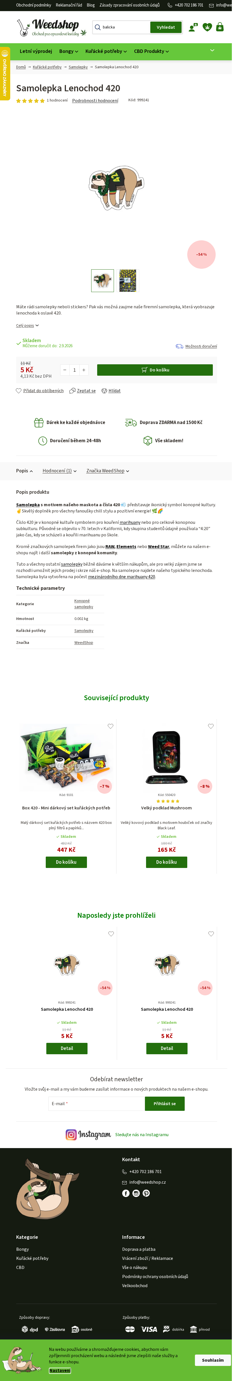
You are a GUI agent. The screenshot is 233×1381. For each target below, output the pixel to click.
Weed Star (156, 546)
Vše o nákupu (132, 1267)
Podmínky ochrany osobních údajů (153, 1277)
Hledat (163, 27)
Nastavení (57, 1371)
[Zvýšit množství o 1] (81, 370)
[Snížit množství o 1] (62, 370)
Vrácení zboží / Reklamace (145, 1258)
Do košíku (157, 370)
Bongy (20, 1249)
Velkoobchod (132, 1286)
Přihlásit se (163, 1104)
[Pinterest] (144, 1193)
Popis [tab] (20, 471)
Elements (124, 546)
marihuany (127, 522)
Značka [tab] (103, 471)
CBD (18, 1267)
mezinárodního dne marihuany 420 (119, 577)
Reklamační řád (66, 5)
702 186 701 (191, 5)
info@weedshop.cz (145, 1182)
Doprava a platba (136, 1249)
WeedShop (81, 643)
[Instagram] (134, 1193)
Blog (88, 5)
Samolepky (81, 631)
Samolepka (26, 505)
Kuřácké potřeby (30, 1258)
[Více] (207, 50)
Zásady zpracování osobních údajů (127, 5)
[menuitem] (33, 51)
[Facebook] (124, 1193)
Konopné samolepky (81, 604)
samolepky (69, 564)
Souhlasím (211, 1360)
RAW (107, 546)
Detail (65, 1048)
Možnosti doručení (199, 346)
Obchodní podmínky (31, 5)
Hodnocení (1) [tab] (55, 471)
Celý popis (23, 325)
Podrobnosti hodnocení (93, 101)
